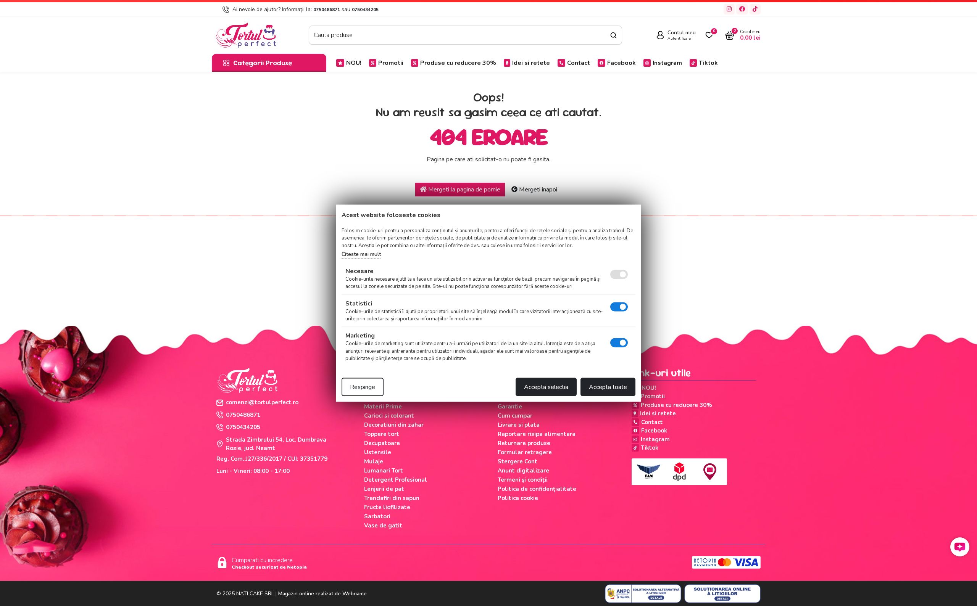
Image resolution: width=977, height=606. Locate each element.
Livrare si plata (519, 425)
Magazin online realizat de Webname (322, 593)
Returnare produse (524, 443)
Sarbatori (377, 516)
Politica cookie (518, 498)
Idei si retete (531, 63)
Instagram (667, 63)
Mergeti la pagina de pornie (463, 189)
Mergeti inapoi (537, 189)
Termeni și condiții (523, 480)
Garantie (510, 406)
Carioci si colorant (389, 416)
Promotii (390, 63)
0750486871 (326, 9)
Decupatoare (382, 443)
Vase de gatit (383, 525)
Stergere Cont (517, 461)
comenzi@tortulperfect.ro (262, 402)
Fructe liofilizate (387, 507)
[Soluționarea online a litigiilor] (722, 593)
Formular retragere (525, 452)
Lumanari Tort (383, 470)
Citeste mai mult (361, 254)
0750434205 (365, 9)
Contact (578, 63)
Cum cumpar (515, 416)
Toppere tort (381, 434)
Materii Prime (383, 406)
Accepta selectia (546, 387)
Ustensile (377, 452)
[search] (613, 35)
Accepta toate (608, 387)
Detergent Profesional (395, 480)
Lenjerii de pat (384, 489)
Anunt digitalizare (523, 470)
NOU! (353, 63)
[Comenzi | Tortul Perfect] (245, 35)
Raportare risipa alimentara (537, 434)
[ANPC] (643, 593)
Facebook (621, 63)
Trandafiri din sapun (391, 498)
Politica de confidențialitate (537, 489)
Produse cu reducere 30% (458, 63)
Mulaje (373, 461)
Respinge (362, 387)
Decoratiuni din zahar (394, 425)
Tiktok (708, 63)
